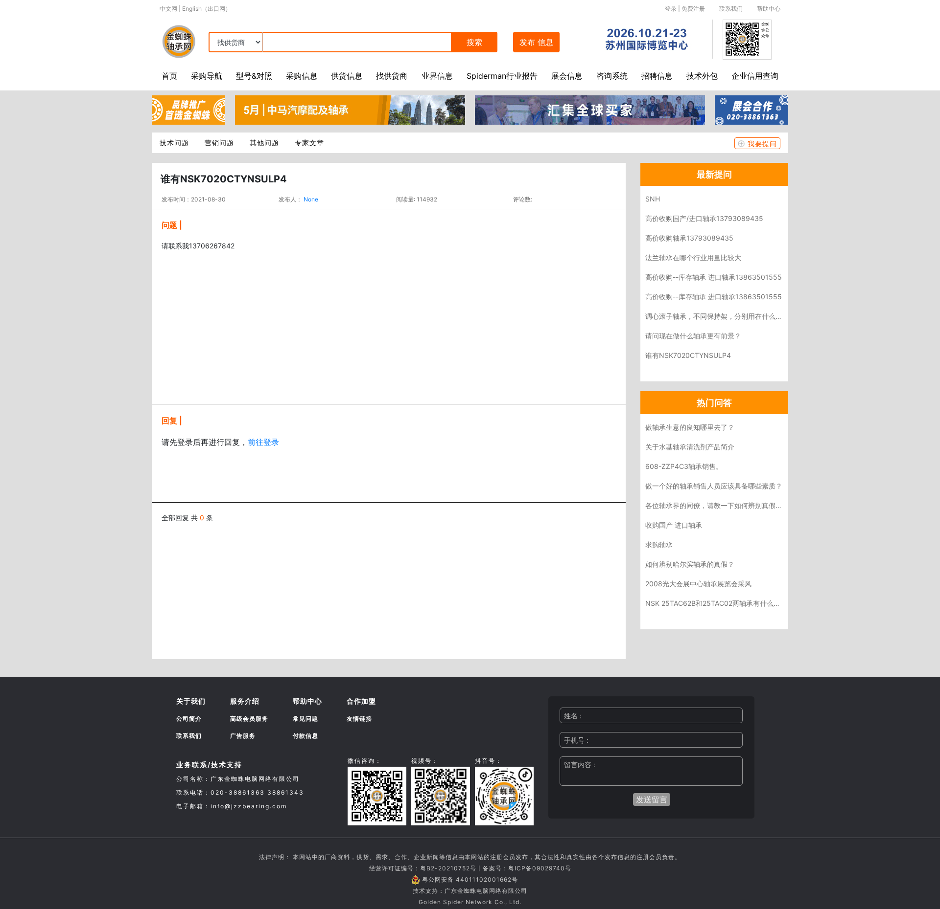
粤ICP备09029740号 (539, 868)
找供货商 (391, 76)
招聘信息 (657, 76)
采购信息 (301, 76)
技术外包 (702, 76)
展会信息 (567, 76)
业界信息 (437, 76)
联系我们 (731, 8)
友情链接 (359, 718)
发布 (536, 42)
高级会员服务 (249, 718)
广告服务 (243, 735)
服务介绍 (244, 701)
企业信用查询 (754, 76)
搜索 (474, 42)
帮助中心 (768, 8)
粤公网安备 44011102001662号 (470, 879)
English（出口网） (206, 8)
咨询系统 (612, 76)
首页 (169, 76)
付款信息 (305, 735)
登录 (671, 8)
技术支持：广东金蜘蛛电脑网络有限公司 (470, 890)
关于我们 (191, 701)
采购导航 (206, 76)
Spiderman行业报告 (502, 76)
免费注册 (693, 8)
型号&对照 (254, 76)
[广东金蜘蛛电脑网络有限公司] (188, 109)
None (311, 199)
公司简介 (189, 718)
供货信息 (346, 76)
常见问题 (305, 718)
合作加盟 (361, 701)
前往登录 (263, 442)
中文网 (168, 8)
